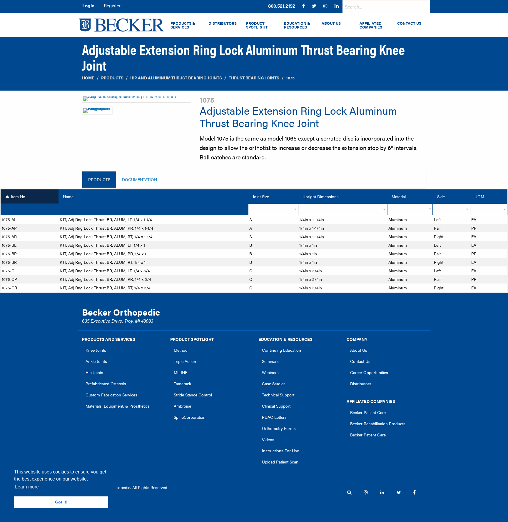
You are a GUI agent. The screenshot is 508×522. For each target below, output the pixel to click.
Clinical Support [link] (276, 406)
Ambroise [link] (182, 406)
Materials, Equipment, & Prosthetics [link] (118, 406)
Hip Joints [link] (94, 372)
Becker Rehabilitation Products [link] (377, 423)
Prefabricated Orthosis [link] (106, 383)
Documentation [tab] (139, 179)
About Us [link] (358, 350)
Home (88, 78)
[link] (282, 6)
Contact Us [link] (360, 361)
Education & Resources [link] (285, 339)
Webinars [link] (270, 372)
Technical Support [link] (278, 395)
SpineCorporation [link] (189, 417)
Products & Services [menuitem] (183, 25)
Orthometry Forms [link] (279, 428)
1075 (290, 78)
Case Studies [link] (273, 383)
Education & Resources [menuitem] (297, 25)
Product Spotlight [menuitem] (257, 25)
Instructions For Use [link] (280, 450)
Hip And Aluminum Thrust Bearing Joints (176, 78)
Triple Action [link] (185, 361)
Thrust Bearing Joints (254, 78)
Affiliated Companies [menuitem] (371, 25)
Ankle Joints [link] (96, 361)
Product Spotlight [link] (192, 339)
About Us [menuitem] (331, 23)
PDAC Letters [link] (274, 417)
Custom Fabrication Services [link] (111, 395)
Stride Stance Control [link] (193, 395)
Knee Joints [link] (96, 350)
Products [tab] (99, 179)
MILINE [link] (180, 372)
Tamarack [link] (182, 383)
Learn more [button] (27, 486)
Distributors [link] (360, 383)
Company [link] (357, 339)
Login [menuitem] (88, 5)
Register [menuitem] (112, 5)
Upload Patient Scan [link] (280, 462)
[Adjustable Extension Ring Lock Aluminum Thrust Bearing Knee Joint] (136, 100)
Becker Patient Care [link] (368, 412)
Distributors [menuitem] (222, 23)
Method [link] (181, 350)
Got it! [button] (61, 502)
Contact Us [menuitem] (409, 23)
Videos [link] (268, 439)
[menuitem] (282, 6)
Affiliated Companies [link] (371, 401)
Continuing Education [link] (281, 350)
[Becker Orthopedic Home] (122, 25)
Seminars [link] (270, 361)
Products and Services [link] (108, 339)
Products (112, 78)
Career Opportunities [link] (369, 372)
